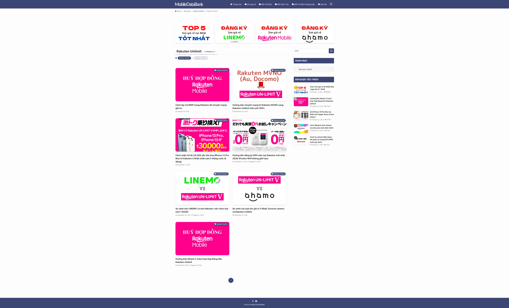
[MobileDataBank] (189, 4)
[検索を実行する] (331, 50)
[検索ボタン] (331, 4)
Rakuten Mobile (184, 58)
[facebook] (253, 301)
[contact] (256, 301)
